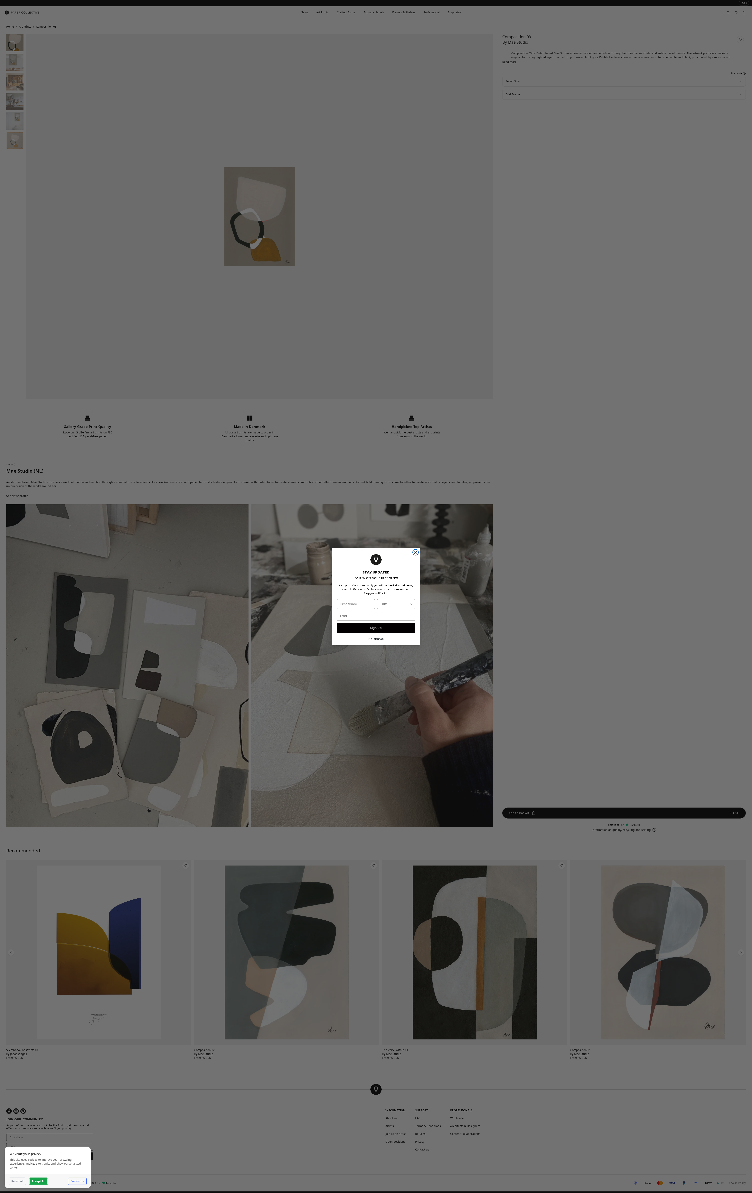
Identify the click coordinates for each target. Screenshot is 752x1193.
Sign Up (376, 628)
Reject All (17, 1181)
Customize (77, 1181)
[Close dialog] (415, 552)
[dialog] (48, 1167)
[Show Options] (411, 604)
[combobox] (395, 604)
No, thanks (376, 639)
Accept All (38, 1181)
